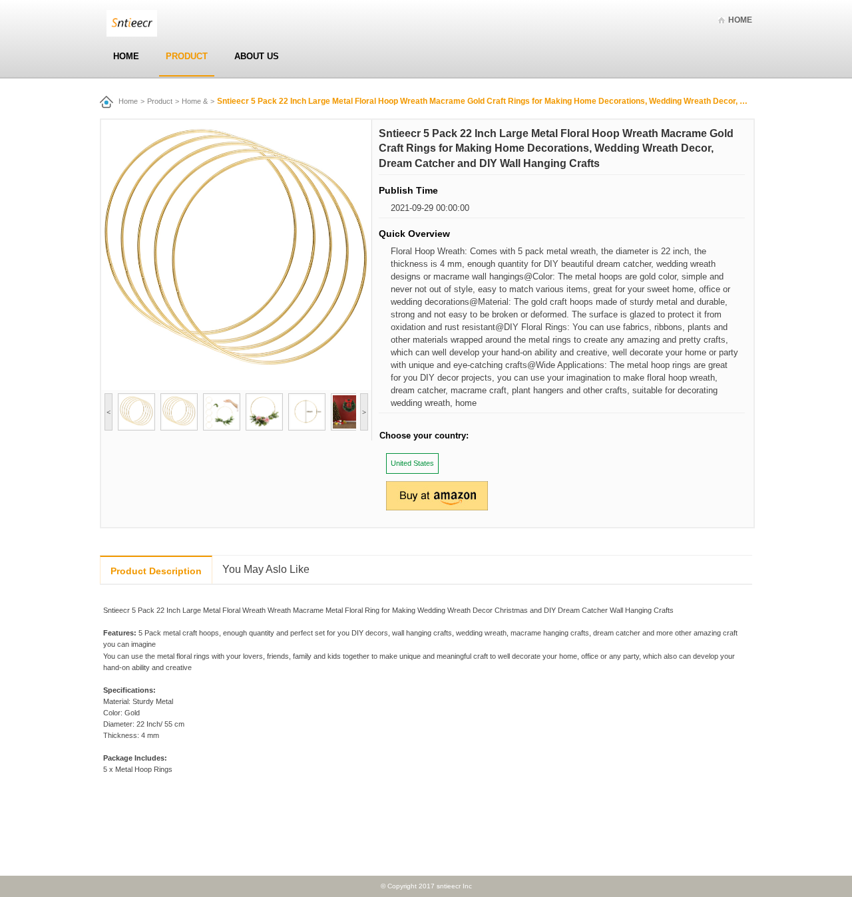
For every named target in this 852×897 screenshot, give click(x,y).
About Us (256, 56)
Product (187, 56)
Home (740, 20)
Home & (195, 101)
